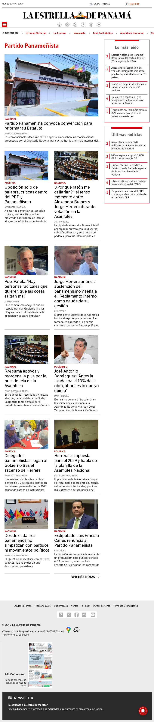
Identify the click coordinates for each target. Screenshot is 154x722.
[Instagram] (84, 614)
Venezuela (79, 33)
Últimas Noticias (36, 33)
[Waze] (76, 629)
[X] (69, 614)
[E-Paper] (132, 4)
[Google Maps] (69, 629)
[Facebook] (76, 614)
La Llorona (60, 33)
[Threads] (61, 614)
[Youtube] (93, 614)
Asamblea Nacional (131, 33)
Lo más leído (127, 47)
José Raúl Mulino (103, 33)
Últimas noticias (126, 134)
